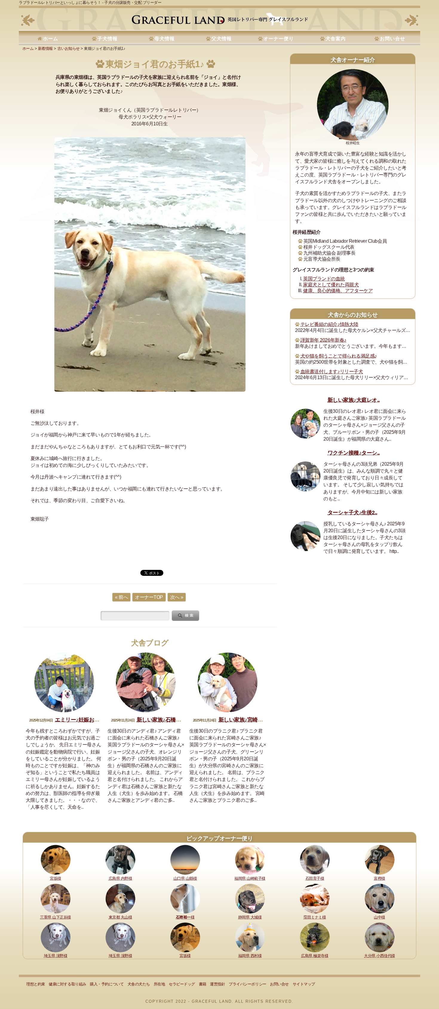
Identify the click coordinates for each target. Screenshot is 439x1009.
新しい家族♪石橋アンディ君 (169, 720)
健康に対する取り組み (67, 984)
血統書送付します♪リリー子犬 (331, 371)
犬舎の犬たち (139, 984)
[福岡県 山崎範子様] (250, 859)
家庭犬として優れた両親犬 (331, 284)
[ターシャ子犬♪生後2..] (305, 536)
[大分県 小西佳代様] (380, 936)
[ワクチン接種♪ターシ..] (305, 476)
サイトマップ (304, 984)
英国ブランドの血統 (324, 278)
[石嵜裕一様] (185, 898)
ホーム (50, 38)
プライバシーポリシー (247, 984)
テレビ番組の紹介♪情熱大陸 (329, 324)
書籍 (202, 984)
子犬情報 (107, 38)
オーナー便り (278, 38)
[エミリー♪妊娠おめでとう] (64, 682)
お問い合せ (392, 38)
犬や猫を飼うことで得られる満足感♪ (338, 356)
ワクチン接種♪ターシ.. (354, 453)
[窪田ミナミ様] (315, 898)
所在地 (159, 984)
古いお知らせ (68, 48)
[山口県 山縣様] (185, 859)
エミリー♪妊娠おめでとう (85, 720)
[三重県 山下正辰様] (55, 898)
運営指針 (217, 984)
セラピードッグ (182, 984)
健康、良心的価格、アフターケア (338, 290)
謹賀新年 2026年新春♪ (323, 340)
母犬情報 (164, 38)
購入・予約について (107, 984)
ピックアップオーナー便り (219, 838)
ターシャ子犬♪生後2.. (352, 513)
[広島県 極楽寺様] (315, 936)
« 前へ (121, 597)
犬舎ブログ (150, 643)
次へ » (176, 597)
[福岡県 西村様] (250, 936)
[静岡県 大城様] (250, 898)
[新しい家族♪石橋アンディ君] (146, 682)
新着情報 (45, 48)
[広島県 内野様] (120, 859)
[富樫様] (380, 859)
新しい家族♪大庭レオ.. (354, 400)
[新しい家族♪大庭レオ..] (305, 424)
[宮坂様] (55, 859)
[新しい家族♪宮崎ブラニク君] (227, 682)
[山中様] (380, 898)
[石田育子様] (315, 859)
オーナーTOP (149, 597)
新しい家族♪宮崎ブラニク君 (251, 720)
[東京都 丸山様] (120, 898)
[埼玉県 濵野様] (55, 936)
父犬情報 (221, 38)
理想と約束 (35, 984)
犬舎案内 (336, 38)
